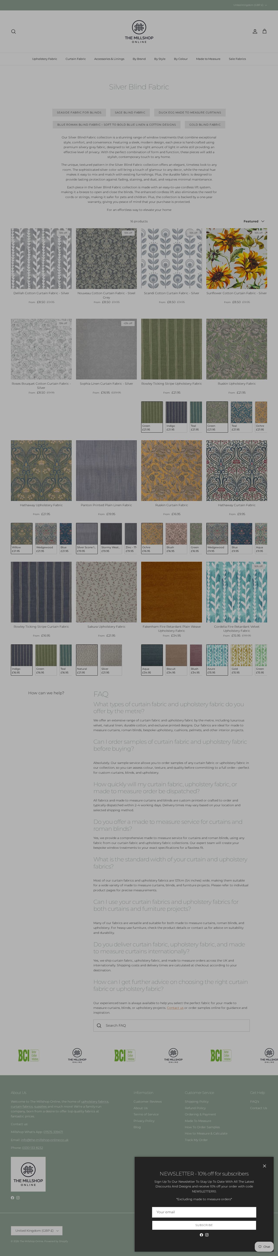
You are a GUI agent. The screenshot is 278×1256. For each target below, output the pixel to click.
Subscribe (204, 1225)
